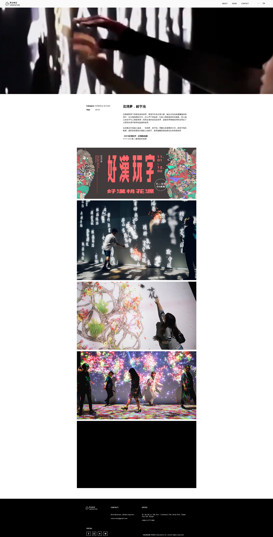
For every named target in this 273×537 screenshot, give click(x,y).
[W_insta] (94, 534)
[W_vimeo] (105, 534)
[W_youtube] (100, 534)
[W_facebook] (88, 534)
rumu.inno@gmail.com (119, 518)
